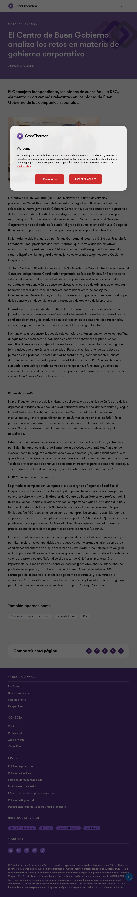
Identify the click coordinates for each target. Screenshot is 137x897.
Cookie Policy (24, 166)
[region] (68, 158)
